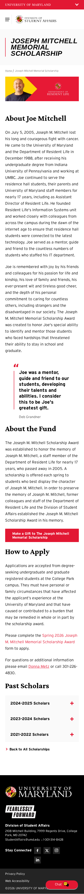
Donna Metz (38, 666)
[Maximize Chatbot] (80, 349)
